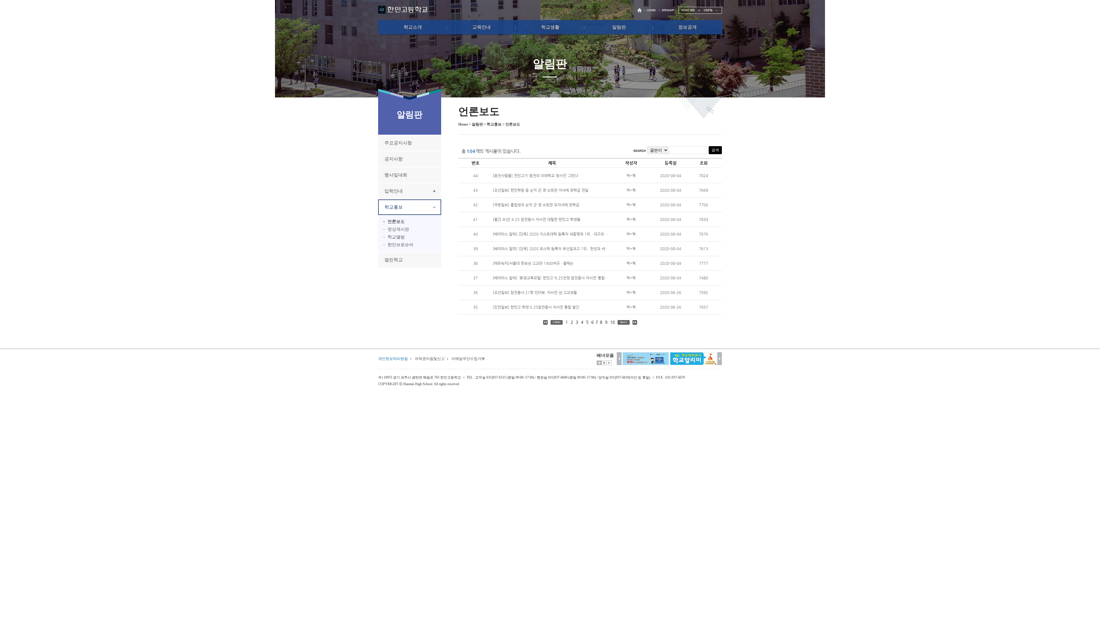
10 (612, 322)
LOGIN (651, 10)
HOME (640, 10)
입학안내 (393, 191)
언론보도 (396, 221)
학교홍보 (393, 207)
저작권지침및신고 (430, 358)
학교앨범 (396, 237)
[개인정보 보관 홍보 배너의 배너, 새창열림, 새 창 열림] (645, 358)
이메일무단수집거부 (468, 358)
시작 (609, 363)
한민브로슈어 (400, 244)
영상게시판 (398, 229)
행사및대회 (395, 175)
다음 (719, 358)
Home (463, 124)
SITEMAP (667, 10)
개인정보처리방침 (393, 358)
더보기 (599, 363)
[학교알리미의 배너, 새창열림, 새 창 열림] (693, 358)
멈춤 (604, 363)
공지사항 (393, 158)
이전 (619, 358)
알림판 (477, 124)
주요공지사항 (398, 142)
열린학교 (393, 259)
